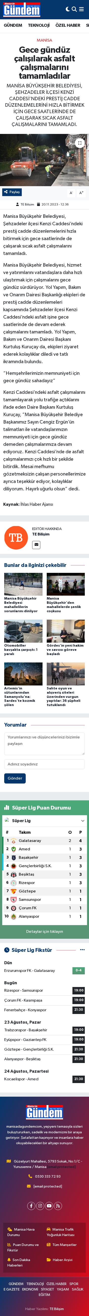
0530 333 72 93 (48, 1176)
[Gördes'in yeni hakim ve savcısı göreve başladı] (66, 631)
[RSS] (58, 1206)
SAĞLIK (77, 1289)
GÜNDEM (13, 25)
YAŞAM (63, 1289)
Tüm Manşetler (64, 1245)
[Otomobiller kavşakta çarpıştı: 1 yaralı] (23, 631)
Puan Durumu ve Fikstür (23, 1247)
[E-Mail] (36, 545)
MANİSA (44, 40)
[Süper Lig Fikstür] (82, 950)
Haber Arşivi (62, 1260)
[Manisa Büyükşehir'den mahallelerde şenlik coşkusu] (66, 584)
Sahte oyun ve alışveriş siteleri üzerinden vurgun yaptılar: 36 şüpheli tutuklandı (63, 697)
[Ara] (74, 9)
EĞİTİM (44, 1295)
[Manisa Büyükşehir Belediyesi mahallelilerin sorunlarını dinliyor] (23, 584)
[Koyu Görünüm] (68, 9)
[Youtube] (49, 1206)
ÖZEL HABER (67, 25)
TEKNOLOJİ (39, 25)
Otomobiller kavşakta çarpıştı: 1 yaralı (21, 650)
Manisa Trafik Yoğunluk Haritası (60, 1232)
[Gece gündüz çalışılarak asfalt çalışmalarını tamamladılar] (44, 160)
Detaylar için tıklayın (44, 932)
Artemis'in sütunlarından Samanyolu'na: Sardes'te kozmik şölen (19, 697)
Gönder (15, 778)
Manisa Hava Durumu (21, 1232)
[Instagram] (40, 1206)
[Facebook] (31, 1206)
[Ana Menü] (81, 9)
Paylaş (15, 192)
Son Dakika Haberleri (18, 1262)
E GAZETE (12, 1289)
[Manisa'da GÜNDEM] (21, 9)
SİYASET (47, 1289)
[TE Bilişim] (16, 537)
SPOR (73, 1284)
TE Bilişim (27, 204)
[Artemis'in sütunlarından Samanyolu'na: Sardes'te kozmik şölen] (23, 674)
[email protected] (61, 1167)
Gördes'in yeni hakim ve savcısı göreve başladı (65, 650)
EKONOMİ (30, 1289)
